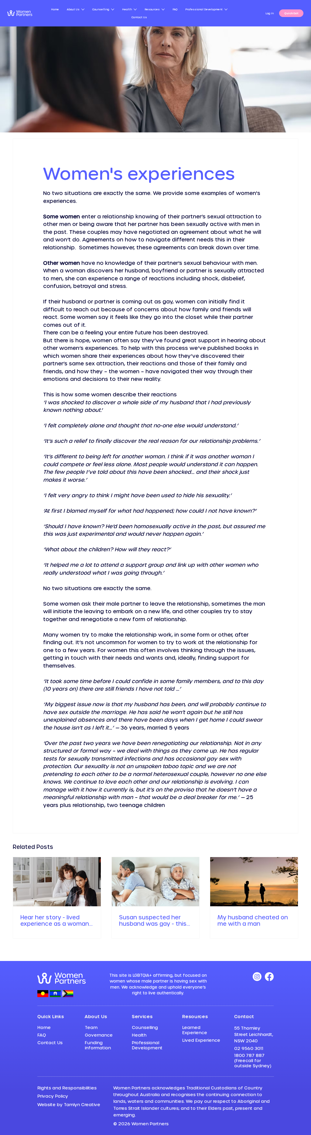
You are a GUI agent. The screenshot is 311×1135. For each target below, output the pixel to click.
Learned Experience (194, 1030)
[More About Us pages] (82, 9)
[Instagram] (257, 976)
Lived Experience (201, 1040)
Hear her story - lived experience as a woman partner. (54, 920)
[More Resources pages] (163, 9)
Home (44, 1027)
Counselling (145, 1027)
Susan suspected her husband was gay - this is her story (152, 920)
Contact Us (50, 1042)
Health (139, 1035)
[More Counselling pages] (112, 9)
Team (91, 1027)
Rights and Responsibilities (67, 1087)
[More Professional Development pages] (225, 9)
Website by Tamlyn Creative (68, 1104)
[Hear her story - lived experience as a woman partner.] (57, 881)
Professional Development (147, 1045)
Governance (99, 1035)
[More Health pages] (135, 9)
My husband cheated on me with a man (252, 920)
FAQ (41, 1035)
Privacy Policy (52, 1096)
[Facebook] (269, 976)
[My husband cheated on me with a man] (254, 881)
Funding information (98, 1045)
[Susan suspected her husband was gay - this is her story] (156, 881)
